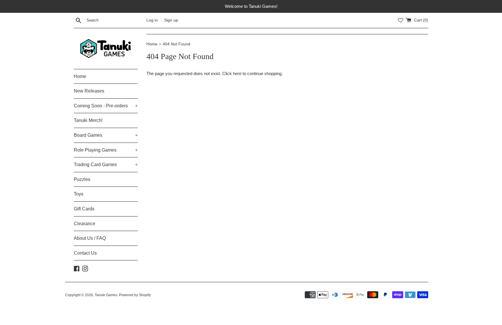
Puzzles (82, 179)
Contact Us (85, 253)
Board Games (106, 135)
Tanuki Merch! (88, 120)
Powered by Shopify (135, 295)
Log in (152, 20)
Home (80, 76)
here (237, 73)
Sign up (171, 20)
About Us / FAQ (90, 238)
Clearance (84, 223)
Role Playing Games (106, 150)
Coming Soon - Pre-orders (106, 105)
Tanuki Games (106, 295)
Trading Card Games (106, 164)
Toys (78, 193)
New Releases (89, 90)
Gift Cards (84, 208)
